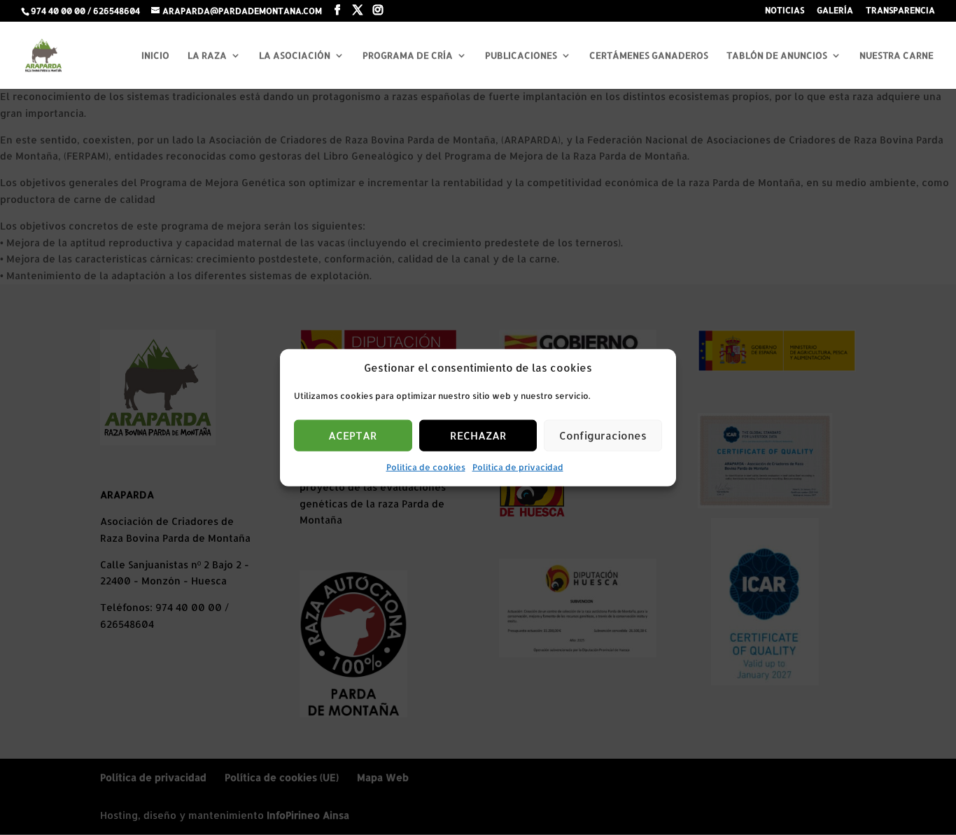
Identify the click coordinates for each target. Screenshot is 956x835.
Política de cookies (425, 467)
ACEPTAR (352, 435)
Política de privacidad (517, 467)
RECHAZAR (478, 435)
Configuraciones (603, 435)
